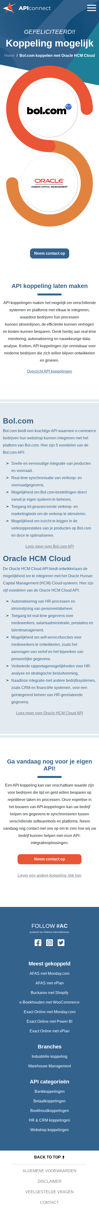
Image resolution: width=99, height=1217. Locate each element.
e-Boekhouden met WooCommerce (49, 1002)
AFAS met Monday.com (49, 973)
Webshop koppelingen (49, 1130)
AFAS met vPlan (50, 983)
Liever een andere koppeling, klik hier (49, 875)
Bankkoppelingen (50, 1091)
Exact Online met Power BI (49, 1021)
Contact (49, 1202)
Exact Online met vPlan (49, 1031)
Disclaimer (50, 1181)
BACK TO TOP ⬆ (49, 1157)
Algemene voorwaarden (49, 1171)
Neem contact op (49, 253)
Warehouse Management (49, 1066)
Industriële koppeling (49, 1056)
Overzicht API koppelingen (49, 371)
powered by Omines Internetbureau (49, 932)
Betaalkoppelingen (49, 1101)
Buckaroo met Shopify (49, 993)
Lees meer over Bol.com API (49, 546)
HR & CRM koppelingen (49, 1120)
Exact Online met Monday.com (49, 1012)
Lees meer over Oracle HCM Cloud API (49, 713)
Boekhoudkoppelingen (49, 1111)
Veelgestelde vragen (49, 1192)
